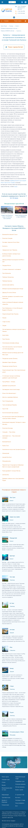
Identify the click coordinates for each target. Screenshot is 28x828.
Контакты (17, 797)
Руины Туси (5, 445)
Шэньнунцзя (5, 453)
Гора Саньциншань (7, 401)
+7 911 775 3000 (21, 13)
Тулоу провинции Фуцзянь (9, 405)
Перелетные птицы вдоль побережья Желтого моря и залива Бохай (12, 466)
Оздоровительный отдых (20, 777)
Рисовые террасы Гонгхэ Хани (10, 242)
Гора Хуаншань (6, 273)
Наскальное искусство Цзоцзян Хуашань (13, 449)
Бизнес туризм (19, 789)
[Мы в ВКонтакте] (22, 2)
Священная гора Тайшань (9, 250)
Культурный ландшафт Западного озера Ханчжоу (13, 423)
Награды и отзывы (20, 800)
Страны (6, 21)
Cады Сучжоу (6, 321)
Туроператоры (6, 797)
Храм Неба (5, 335)
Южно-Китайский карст (9, 393)
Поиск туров (17, 21)
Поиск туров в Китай (15, 47)
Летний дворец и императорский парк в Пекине (13, 330)
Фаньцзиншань (6, 461)
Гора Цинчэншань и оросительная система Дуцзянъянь (12, 347)
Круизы (4, 785)
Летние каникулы (19, 787)
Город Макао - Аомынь (8, 381)
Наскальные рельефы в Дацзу (10, 343)
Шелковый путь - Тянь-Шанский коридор (11, 437)
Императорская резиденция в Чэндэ (12, 288)
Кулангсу (4, 246)
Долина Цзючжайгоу (8, 285)
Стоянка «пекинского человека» (11, 269)
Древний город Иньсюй (9, 385)
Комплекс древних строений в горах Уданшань (12, 297)
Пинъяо (4, 317)
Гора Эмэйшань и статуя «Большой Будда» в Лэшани (12, 309)
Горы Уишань (6, 339)
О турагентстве (19, 794)
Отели (3, 782)
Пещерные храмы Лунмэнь (9, 358)
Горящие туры (6, 779)
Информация (5, 794)
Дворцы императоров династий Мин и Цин (13, 260)
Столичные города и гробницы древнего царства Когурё (11, 377)
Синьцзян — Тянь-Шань (8, 432)
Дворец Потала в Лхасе (9, 292)
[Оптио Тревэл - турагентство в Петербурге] (6, 10)
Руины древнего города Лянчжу (11, 470)
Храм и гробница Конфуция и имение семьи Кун (12, 303)
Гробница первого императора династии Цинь (11, 255)
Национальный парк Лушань (10, 314)
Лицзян (4, 325)
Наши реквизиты (19, 803)
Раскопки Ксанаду (7, 428)
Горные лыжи (5, 805)
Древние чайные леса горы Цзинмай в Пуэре (13, 479)
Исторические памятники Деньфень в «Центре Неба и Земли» (13, 417)
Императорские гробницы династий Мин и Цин (12, 353)
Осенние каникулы (20, 784)
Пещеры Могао (6, 265)
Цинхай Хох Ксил (7, 457)
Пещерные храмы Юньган (9, 366)
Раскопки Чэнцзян (7, 238)
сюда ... (16, 186)
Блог (16, 806)
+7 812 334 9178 (21, 11)
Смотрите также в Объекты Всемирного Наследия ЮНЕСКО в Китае (14, 228)
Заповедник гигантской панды (11, 389)
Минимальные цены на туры (7, 788)
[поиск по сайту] (14, 2)
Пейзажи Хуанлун (7, 281)
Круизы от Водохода (4, 801)
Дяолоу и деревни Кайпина (10, 397)
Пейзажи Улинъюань (8, 277)
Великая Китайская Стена (9, 234)
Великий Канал (6, 441)
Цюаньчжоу (5, 474)
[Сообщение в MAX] (25, 2)
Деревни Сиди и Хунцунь (9, 362)
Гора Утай (5, 408)
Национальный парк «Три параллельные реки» (13, 371)
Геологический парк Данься (10, 412)
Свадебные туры (19, 781)
